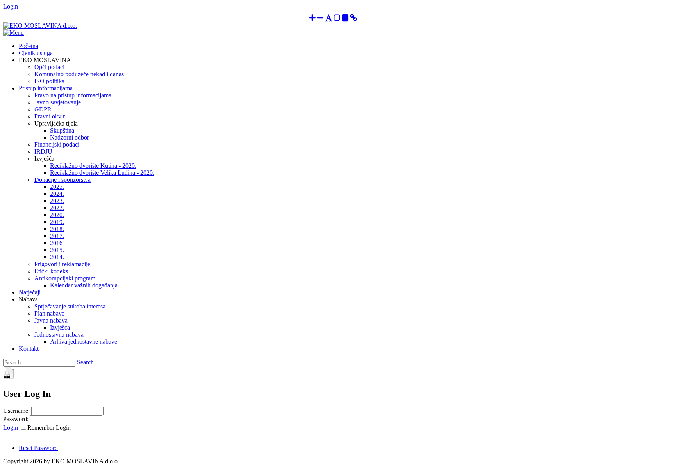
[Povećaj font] (312, 18)
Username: (16, 410)
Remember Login (49, 427)
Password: (16, 419)
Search (85, 362)
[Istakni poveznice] (353, 18)
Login (10, 6)
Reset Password (38, 448)
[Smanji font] (320, 18)
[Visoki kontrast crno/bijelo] (345, 18)
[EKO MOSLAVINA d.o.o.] (40, 25)
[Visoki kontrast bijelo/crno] (337, 18)
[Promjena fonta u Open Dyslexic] (328, 18)
